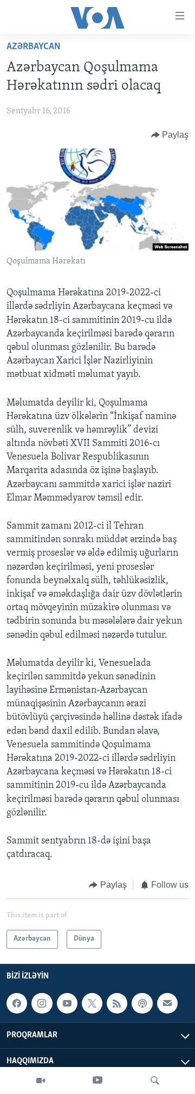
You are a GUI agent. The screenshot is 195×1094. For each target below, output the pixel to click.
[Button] (170, 135)
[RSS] (117, 1003)
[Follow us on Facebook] (16, 1003)
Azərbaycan (33, 47)
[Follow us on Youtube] (67, 1003)
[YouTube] (97, 1080)
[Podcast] (142, 1003)
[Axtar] (155, 1080)
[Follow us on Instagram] (41, 1003)
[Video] (40, 1080)
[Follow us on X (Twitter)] (92, 1003)
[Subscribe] (167, 1003)
